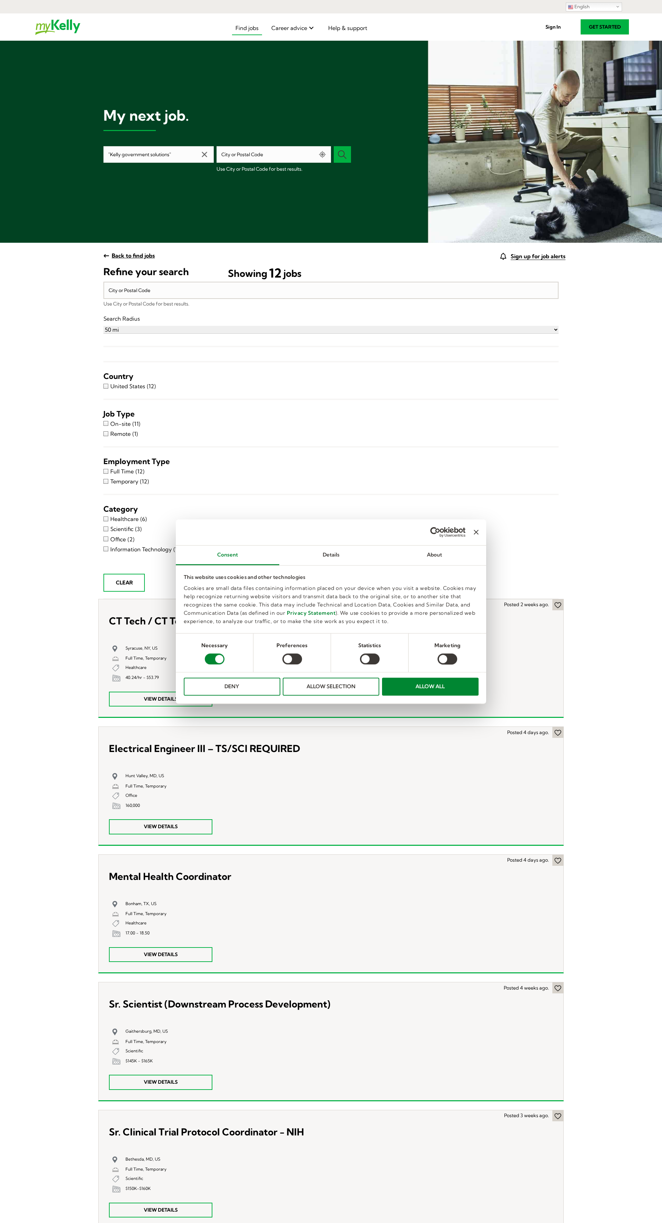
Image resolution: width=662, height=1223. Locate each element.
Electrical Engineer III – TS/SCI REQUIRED (204, 748)
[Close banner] (476, 532)
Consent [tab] (227, 554)
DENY (231, 686)
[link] (247, 28)
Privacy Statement (311, 613)
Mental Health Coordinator (170, 876)
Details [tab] (331, 554)
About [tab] (434, 554)
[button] (553, 26)
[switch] (292, 658)
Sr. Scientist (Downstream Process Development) (219, 1004)
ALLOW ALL (430, 686)
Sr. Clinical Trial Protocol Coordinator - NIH (206, 1132)
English (581, 6)
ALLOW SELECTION (331, 686)
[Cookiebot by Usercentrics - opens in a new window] (435, 532)
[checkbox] (331, 386)
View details (161, 699)
